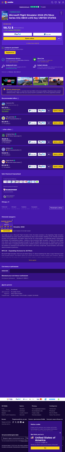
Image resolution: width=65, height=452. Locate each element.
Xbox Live (49, 60)
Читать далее (32, 260)
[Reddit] (23, 422)
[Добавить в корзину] (59, 38)
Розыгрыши (52, 410)
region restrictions (13, 61)
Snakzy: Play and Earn (54, 414)
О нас (3, 408)
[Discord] (21, 422)
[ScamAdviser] (10, 189)
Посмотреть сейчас (56, 207)
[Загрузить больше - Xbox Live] (34, 59)
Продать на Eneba (6, 422)
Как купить (22, 408)
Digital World (9, 160)
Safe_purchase (10, 117)
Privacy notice (24, 440)
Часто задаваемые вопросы (38, 408)
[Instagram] (18, 422)
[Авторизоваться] (63, 2)
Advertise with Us (6, 424)
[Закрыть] (60, 433)
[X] (16, 422)
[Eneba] (9, 2)
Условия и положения (7, 447)
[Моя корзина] (59, 2)
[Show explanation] (20, 119)
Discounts (22, 414)
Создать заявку (35, 412)
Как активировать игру (37, 410)
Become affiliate (53, 412)
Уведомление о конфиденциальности (22, 447)
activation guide (45, 61)
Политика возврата (36, 414)
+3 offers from (32, 43)
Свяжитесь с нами (6, 410)
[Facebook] (13, 422)
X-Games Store (10, 134)
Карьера (4, 412)
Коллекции (22, 410)
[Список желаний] (56, 2)
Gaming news (52, 408)
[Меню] (2, 2)
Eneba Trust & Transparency (9, 414)
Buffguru (8, 148)
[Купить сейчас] (17, 34)
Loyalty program (24, 412)
